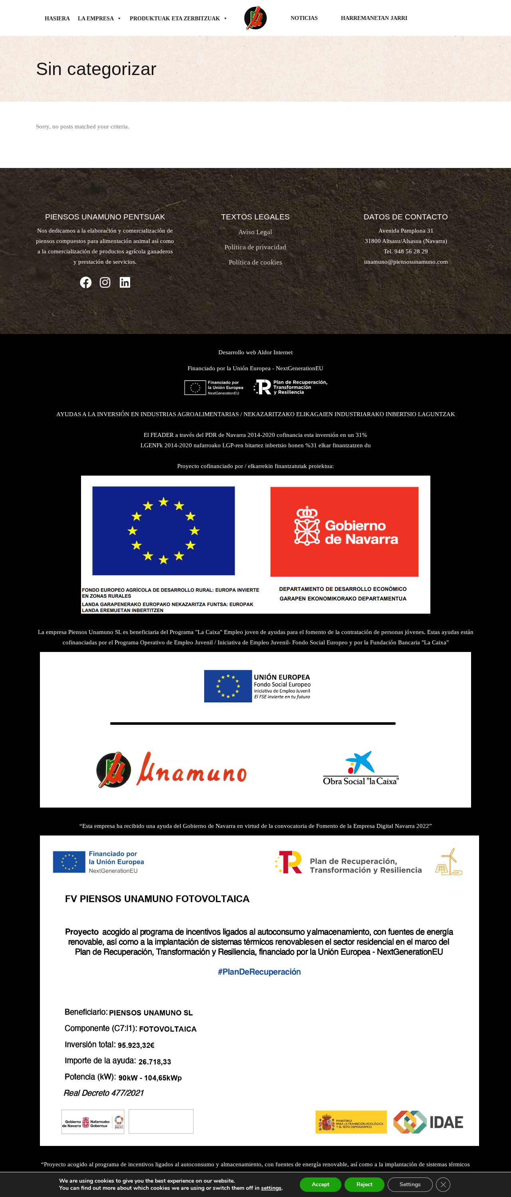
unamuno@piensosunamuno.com (406, 262)
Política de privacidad (255, 247)
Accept (320, 1184)
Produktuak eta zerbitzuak (175, 19)
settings (271, 1188)
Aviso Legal (255, 232)
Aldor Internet (275, 352)
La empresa (96, 19)
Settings (410, 1184)
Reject (364, 1184)
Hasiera (57, 19)
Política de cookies (255, 262)
